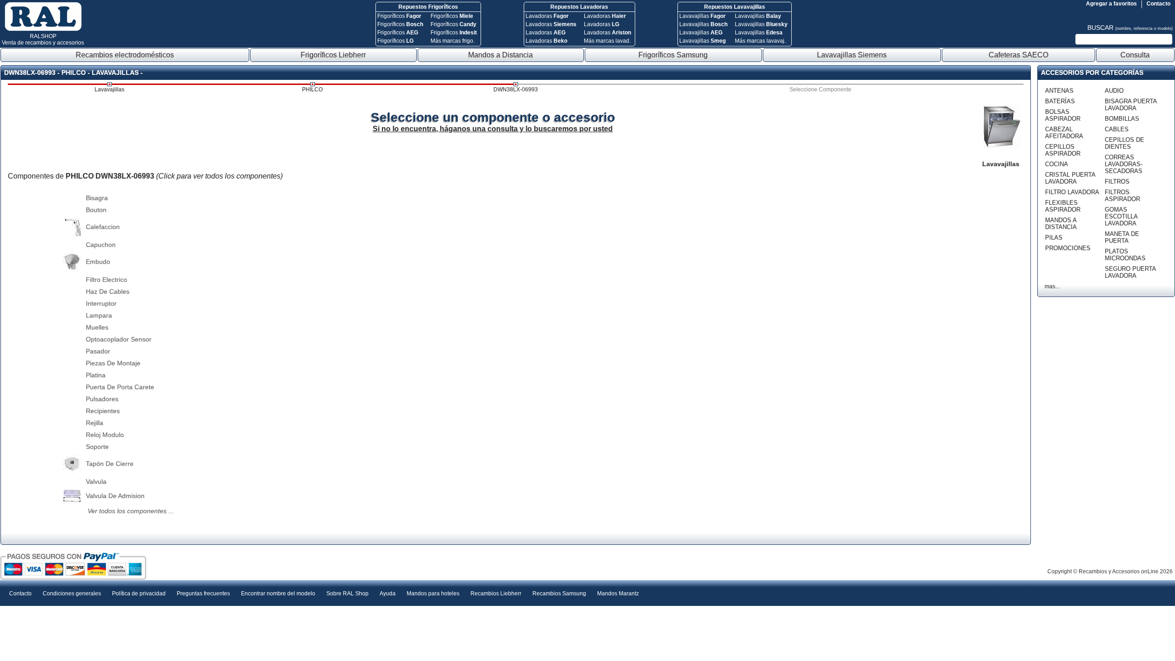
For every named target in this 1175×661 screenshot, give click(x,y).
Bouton (96, 209)
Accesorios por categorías (1092, 72)
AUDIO (1114, 90)
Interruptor (101, 303)
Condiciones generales (72, 593)
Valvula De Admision (115, 495)
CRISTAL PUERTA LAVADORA (1070, 178)
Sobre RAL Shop (347, 593)
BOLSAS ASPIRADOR (1062, 115)
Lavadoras (547, 16)
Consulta (1135, 55)
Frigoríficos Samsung (673, 55)
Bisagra (97, 198)
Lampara (99, 315)
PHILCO (312, 89)
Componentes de (145, 176)
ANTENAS (1059, 90)
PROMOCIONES (1068, 248)
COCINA (1056, 164)
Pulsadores (102, 399)
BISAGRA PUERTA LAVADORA (1131, 105)
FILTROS (1117, 181)
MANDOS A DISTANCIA (1061, 223)
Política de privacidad (139, 593)
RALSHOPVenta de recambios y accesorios (43, 39)
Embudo (98, 261)
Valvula (96, 481)
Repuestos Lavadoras (579, 7)
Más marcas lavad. (607, 41)
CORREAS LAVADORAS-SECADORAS (1123, 164)
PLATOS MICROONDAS (1125, 255)
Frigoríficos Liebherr (333, 55)
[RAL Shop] (43, 29)
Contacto (1158, 3)
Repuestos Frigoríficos (428, 7)
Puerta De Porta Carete (120, 387)
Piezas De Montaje (113, 363)
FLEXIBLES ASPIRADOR (1062, 206)
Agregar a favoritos (1111, 3)
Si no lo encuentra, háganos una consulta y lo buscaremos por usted (493, 129)
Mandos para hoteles (433, 593)
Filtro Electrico (106, 279)
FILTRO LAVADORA (1072, 192)
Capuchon (101, 244)
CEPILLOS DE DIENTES (1124, 143)
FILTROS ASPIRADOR (1122, 195)
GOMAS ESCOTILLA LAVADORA (1121, 216)
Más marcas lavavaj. (760, 41)
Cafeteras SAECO (1018, 55)
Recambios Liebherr (495, 593)
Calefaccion (103, 226)
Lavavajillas (702, 16)
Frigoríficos (399, 16)
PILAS (1054, 237)
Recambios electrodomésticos (125, 55)
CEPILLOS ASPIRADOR (1062, 150)
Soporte (97, 446)
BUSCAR (1130, 27)
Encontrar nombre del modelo (278, 593)
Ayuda (388, 593)
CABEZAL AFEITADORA (1064, 133)
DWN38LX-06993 (515, 89)
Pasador (98, 351)
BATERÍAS (1060, 101)
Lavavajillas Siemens (852, 55)
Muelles (97, 327)
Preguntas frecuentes (203, 593)
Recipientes (103, 411)
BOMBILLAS (1122, 118)
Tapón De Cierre (110, 463)
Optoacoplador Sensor (118, 339)
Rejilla (94, 422)
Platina (96, 375)
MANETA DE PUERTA (1122, 237)
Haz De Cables (107, 291)
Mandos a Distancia (500, 55)
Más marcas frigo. (453, 41)
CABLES (1117, 129)
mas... (1052, 286)
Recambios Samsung (559, 593)
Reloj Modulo (105, 434)
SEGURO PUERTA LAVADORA (1130, 272)
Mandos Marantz (618, 593)
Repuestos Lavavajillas (734, 7)
